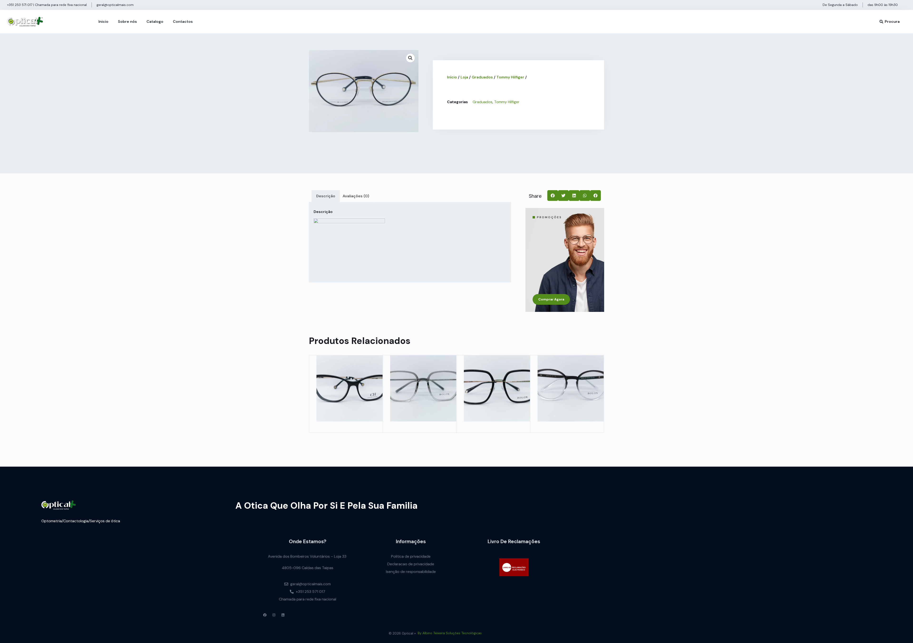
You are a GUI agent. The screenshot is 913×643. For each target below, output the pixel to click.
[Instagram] (274, 615)
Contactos (183, 21)
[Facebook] (265, 615)
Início (452, 77)
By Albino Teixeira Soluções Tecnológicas (450, 633)
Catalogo (154, 21)
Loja (464, 77)
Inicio (103, 21)
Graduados (482, 77)
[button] (881, 21)
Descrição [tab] (325, 195)
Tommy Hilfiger (510, 77)
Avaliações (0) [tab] (356, 195)
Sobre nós (127, 21)
